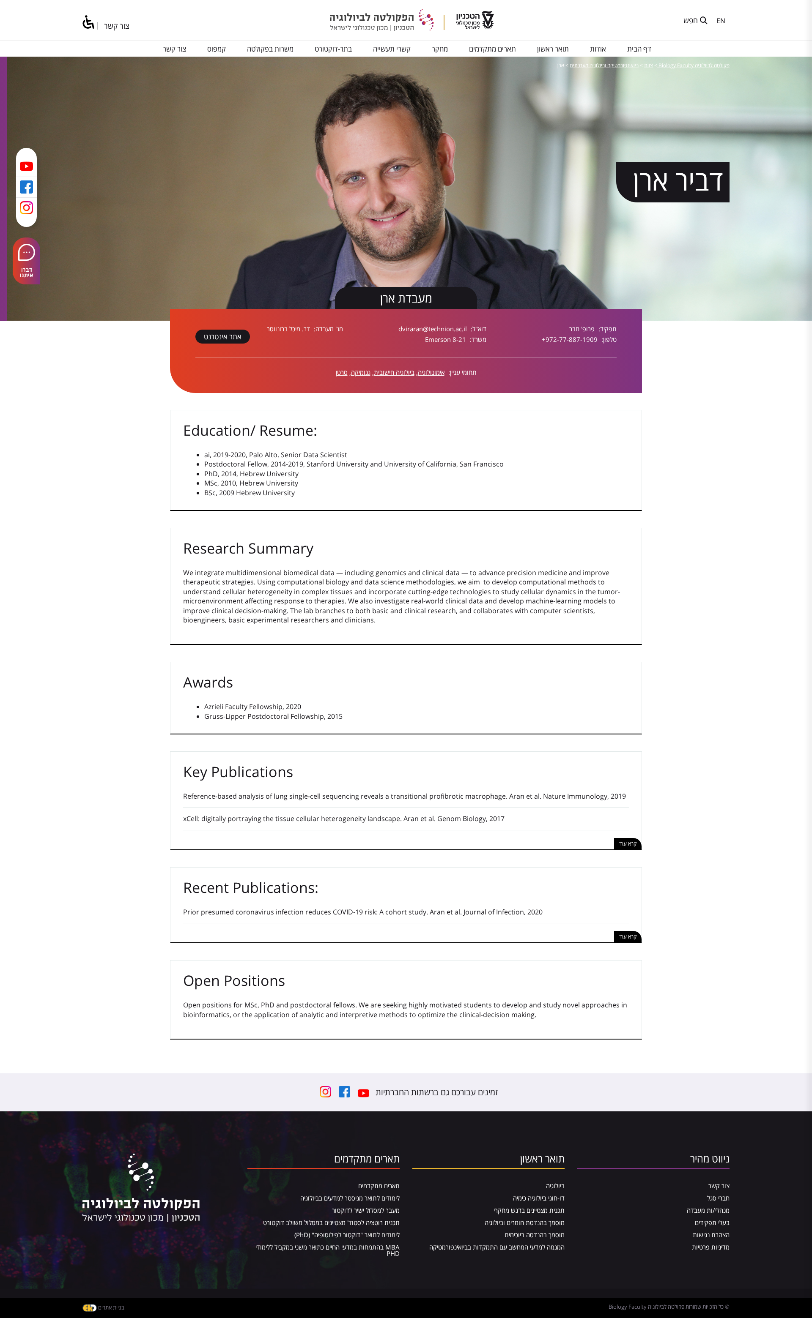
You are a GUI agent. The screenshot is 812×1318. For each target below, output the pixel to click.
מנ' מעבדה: (327, 329)
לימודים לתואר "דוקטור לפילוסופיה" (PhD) (347, 1235)
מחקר (440, 49)
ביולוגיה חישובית (394, 372)
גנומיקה (360, 372)
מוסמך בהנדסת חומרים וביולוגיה (525, 1222)
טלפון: (608, 339)
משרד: (477, 339)
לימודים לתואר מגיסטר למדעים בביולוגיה (350, 1198)
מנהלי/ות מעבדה (708, 1210)
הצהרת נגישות (711, 1235)
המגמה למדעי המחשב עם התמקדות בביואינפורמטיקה (497, 1247)
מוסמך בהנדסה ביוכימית (535, 1235)
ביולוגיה (555, 1186)
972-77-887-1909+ (570, 339)
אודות (598, 49)
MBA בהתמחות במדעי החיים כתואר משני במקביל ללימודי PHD (327, 1250)
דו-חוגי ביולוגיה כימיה (539, 1198)
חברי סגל (718, 1198)
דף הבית (639, 49)
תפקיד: (607, 329)
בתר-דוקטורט (333, 49)
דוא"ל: (477, 329)
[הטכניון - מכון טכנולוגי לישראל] (475, 26)
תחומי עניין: (462, 372)
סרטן (342, 372)
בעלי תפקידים (712, 1222)
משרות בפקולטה (270, 49)
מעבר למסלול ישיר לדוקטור (366, 1210)
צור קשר (116, 26)
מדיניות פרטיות (711, 1247)
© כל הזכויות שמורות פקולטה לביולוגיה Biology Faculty (669, 1306)
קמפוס (216, 49)
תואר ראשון (553, 49)
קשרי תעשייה (392, 49)
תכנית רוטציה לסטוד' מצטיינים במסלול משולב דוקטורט (331, 1222)
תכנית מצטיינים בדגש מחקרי (529, 1210)
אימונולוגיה (431, 372)
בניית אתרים (110, 1307)
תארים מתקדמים (492, 49)
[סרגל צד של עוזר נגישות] (88, 22)
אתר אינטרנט (222, 336)
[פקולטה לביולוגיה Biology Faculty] (387, 28)
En (720, 20)
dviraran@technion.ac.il (432, 329)
